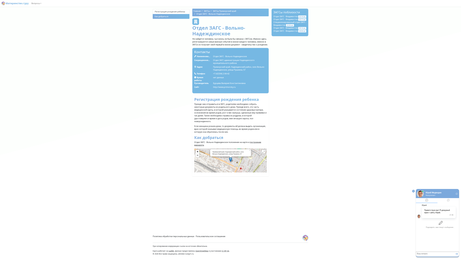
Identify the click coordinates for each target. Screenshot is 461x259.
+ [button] (197, 151)
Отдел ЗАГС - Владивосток (289, 16)
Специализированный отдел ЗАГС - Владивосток (289, 23)
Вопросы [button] (35, 3)
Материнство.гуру (17, 3)
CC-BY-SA (225, 251)
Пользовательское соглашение (210, 236)
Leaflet (171, 251)
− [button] (197, 155)
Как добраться (161, 16)
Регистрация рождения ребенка (170, 11)
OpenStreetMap (201, 251)
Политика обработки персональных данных (173, 236)
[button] (263, 151)
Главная (197, 11)
